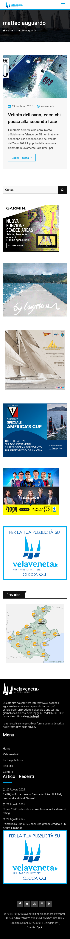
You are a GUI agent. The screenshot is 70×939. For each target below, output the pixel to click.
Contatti (8, 771)
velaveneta (47, 106)
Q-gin (40, 927)
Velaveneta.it (11, 754)
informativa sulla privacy (21, 726)
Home (9, 30)
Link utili (8, 766)
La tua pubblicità (13, 760)
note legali (33, 716)
